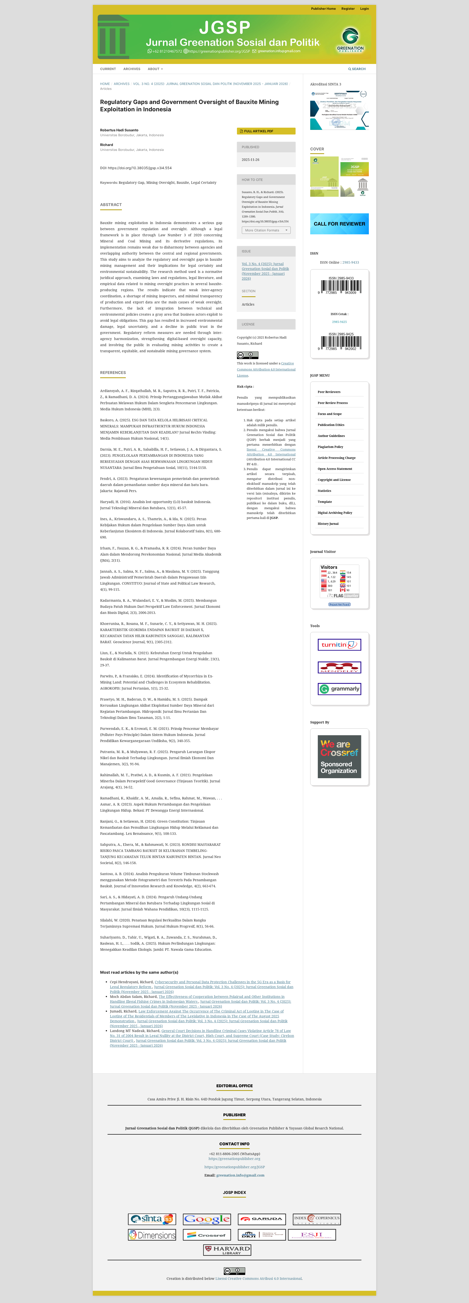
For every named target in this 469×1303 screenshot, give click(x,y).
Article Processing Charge (337, 458)
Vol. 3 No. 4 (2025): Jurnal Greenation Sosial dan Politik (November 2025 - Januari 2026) (210, 84)
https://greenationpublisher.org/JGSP (234, 1167)
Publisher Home (323, 8)
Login (364, 8)
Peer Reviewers (329, 392)
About (154, 69)
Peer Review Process (333, 403)
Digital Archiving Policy (335, 513)
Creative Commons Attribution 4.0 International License (266, 369)
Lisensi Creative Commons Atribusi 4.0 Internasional (258, 1278)
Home (105, 84)
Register (348, 8)
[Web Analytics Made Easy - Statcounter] (339, 604)
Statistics (324, 491)
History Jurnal (328, 524)
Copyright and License (334, 480)
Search (358, 69)
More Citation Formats (262, 230)
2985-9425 (339, 322)
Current (108, 69)
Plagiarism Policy (330, 447)
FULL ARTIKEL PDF (258, 131)
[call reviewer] (339, 233)
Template (325, 502)
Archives (131, 69)
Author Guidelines (331, 436)
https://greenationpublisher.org (234, 1158)
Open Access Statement (335, 469)
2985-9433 (350, 262)
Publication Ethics (331, 425)
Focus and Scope (330, 414)
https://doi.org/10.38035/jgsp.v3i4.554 (140, 168)
